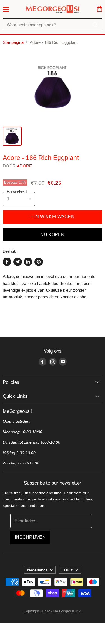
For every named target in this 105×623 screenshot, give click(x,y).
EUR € (67, 570)
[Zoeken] (95, 24)
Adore (24, 166)
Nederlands (37, 570)
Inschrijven (30, 537)
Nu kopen (52, 234)
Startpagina (13, 42)
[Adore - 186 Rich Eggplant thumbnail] (12, 136)
